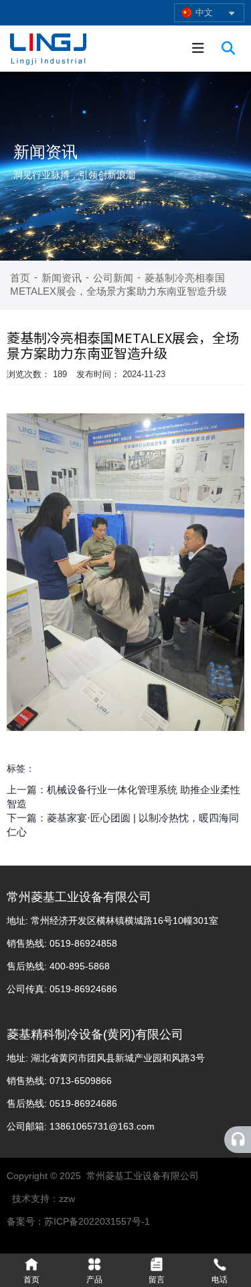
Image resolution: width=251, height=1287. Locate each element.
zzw (67, 1198)
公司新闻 (113, 277)
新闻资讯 (61, 277)
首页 (21, 277)
